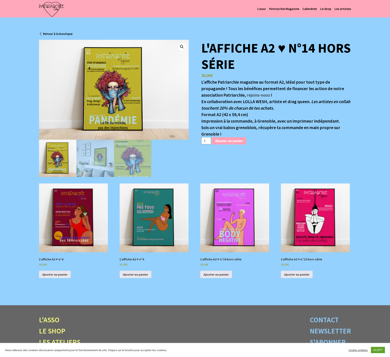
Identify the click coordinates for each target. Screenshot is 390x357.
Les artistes (343, 9)
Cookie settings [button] (358, 350)
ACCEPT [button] (377, 350)
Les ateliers (59, 342)
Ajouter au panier (229, 141)
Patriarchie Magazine (284, 9)
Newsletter (330, 331)
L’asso (261, 9)
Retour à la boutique (58, 34)
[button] (181, 46)
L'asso (49, 319)
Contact (324, 319)
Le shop (325, 9)
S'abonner (328, 342)
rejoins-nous (258, 95)
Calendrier (309, 9)
